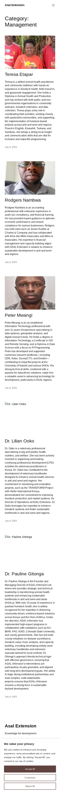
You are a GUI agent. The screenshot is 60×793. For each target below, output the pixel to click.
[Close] (57, 741)
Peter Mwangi (18, 315)
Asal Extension (14, 5)
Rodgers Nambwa (23, 200)
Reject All (30, 786)
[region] (30, 766)
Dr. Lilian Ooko (19, 440)
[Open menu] (53, 5)
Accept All (30, 769)
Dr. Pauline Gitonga (24, 573)
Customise (30, 777)
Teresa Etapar (19, 74)
